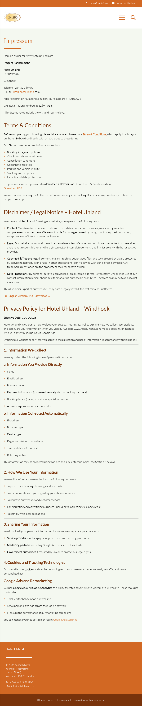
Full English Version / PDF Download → (27, 296)
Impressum (63, 699)
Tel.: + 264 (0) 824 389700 (19, 682)
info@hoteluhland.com (126, 3)
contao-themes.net (95, 699)
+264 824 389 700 (99, 3)
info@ (16, 91)
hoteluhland (27, 91)
